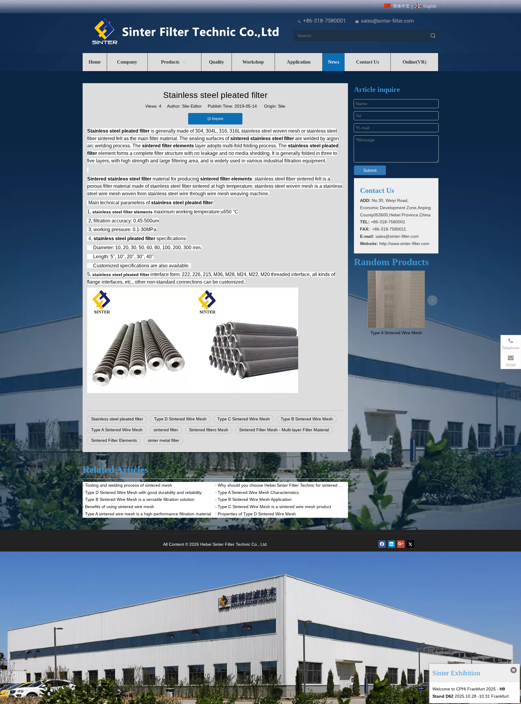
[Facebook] (382, 544)
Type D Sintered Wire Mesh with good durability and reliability (143, 492)
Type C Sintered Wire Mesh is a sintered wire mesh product (274, 506)
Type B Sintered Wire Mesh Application (255, 499)
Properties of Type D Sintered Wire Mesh (257, 513)
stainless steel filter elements (122, 211)
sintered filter (165, 429)
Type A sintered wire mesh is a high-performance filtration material (148, 513)
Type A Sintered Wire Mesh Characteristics (258, 492)
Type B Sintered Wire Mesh (307, 418)
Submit (370, 170)
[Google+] (401, 544)
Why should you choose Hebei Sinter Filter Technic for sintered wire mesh (282, 485)
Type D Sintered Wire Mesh (180, 418)
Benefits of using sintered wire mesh (119, 506)
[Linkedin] (391, 544)
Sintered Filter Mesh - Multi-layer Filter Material (284, 429)
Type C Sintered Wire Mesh (243, 418)
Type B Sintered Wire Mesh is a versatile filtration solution (139, 499)
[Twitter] (410, 544)
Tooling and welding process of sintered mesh (128, 485)
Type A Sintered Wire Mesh (117, 429)
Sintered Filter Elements (114, 440)
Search (433, 36)
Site (281, 106)
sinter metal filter (163, 440)
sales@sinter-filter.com (387, 21)
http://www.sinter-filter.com (404, 243)
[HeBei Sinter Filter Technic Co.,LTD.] (185, 31)
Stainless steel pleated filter (117, 418)
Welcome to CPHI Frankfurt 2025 (464, 689)
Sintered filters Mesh (208, 429)
